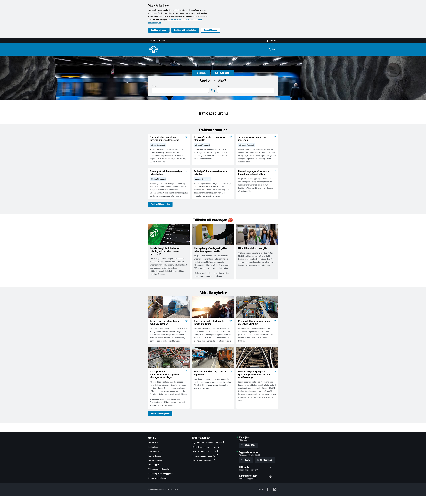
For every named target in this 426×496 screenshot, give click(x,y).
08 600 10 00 (250, 445)
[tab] (201, 73)
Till (218, 86)
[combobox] (180, 90)
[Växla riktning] (213, 90)
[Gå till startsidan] (153, 49)
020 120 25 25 (266, 460)
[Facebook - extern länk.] (267, 489)
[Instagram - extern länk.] (275, 489)
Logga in (273, 41)
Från (154, 86)
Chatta (247, 460)
